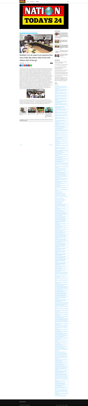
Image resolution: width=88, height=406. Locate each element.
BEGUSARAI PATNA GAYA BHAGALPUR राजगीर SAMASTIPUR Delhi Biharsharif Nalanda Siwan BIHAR (60, 99)
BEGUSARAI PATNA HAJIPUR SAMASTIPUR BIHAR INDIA (61, 165)
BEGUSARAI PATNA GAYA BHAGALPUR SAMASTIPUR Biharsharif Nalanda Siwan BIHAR (61, 119)
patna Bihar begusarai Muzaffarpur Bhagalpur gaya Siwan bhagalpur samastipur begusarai (60, 255)
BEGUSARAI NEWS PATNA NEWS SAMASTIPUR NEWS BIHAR (61, 190)
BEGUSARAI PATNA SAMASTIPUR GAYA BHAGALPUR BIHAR (60, 184)
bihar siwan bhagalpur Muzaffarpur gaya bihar (61, 196)
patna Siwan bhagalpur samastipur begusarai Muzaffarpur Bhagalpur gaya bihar (61, 388)
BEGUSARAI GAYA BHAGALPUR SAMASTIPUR (60, 86)
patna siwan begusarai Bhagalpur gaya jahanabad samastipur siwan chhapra (61, 374)
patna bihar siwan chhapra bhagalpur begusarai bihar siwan (60, 344)
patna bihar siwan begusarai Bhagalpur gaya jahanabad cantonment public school (61, 287)
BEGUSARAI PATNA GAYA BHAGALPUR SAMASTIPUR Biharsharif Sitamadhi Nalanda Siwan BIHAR (61, 124)
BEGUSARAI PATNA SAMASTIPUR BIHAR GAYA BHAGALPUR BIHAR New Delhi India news (61, 175)
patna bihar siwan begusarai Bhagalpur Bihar (61, 278)
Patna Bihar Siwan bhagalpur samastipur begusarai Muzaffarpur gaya (61, 336)
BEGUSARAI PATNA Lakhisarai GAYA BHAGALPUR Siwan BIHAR (61, 167)
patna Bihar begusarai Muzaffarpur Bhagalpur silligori (60, 271)
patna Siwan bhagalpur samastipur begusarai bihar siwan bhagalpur (60, 383)
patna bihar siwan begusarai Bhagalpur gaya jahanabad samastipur (61, 291)
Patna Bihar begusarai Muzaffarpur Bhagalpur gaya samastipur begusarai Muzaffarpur (60, 237)
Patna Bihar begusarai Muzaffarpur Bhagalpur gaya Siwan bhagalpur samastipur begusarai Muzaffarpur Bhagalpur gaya (60, 264)
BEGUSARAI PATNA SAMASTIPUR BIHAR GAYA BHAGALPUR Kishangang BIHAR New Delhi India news (61, 179)
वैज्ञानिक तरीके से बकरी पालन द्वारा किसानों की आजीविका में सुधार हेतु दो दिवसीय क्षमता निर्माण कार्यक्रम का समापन (64, 41)
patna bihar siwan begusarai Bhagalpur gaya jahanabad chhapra (61, 289)
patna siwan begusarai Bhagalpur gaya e (61, 356)
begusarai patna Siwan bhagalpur (60, 193)
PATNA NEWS (56, 350)
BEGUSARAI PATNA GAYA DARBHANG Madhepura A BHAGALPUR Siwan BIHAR (61, 151)
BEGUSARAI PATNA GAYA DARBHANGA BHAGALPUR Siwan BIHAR (60, 153)
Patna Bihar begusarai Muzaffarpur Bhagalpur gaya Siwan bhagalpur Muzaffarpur (60, 246)
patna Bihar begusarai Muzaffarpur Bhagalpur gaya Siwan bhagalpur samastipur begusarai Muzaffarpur (60, 257)
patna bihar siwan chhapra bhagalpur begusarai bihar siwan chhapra (60, 346)
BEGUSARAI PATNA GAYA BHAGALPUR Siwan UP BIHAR (61, 146)
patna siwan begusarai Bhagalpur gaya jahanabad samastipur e (61, 362)
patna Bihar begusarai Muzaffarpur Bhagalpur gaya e (60, 228)
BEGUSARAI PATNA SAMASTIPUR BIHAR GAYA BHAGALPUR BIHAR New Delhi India (61, 173)
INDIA (62, 198)
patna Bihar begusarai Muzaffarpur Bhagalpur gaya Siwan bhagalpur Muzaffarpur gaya (60, 249)
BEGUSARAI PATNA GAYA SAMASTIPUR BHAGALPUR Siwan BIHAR (60, 161)
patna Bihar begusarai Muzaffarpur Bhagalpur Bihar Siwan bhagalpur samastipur (60, 222)
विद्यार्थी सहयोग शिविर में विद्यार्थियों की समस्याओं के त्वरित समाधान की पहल (64, 51)
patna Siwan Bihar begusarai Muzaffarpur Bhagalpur (61, 392)
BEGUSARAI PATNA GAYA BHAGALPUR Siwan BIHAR (61, 135)
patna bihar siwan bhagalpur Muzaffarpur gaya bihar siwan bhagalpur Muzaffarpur (61, 319)
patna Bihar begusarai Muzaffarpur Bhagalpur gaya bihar (60, 226)
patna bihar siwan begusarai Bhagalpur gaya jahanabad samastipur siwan (61, 295)
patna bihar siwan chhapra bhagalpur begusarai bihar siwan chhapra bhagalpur (61, 349)
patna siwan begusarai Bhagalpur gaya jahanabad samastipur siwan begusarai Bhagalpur (61, 369)
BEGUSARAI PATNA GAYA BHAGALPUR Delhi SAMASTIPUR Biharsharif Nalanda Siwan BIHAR (61, 110)
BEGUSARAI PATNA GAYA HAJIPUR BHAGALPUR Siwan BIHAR (61, 155)
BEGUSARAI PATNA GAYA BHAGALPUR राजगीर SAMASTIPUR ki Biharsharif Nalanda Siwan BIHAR (61, 105)
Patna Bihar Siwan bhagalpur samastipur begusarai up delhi (61, 338)
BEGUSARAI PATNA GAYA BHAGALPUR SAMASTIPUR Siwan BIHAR (60, 128)
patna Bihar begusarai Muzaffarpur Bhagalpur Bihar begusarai (60, 211)
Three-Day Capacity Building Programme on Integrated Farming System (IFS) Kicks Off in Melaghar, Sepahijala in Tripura (64, 46)
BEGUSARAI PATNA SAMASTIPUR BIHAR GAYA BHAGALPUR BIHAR (61, 170)
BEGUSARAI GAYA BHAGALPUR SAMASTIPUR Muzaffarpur (60, 88)
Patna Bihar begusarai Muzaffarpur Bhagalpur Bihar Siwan (60, 215)
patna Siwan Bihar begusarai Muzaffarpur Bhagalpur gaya (61, 394)
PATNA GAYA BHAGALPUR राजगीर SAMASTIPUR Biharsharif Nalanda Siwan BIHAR (61, 204)
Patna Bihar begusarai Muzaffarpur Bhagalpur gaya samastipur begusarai (60, 234)
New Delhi (61, 201)
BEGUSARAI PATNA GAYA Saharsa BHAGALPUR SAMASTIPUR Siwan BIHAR (61, 159)
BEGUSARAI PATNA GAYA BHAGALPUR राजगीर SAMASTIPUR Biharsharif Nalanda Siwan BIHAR (61, 91)
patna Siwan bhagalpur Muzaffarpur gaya (61, 377)
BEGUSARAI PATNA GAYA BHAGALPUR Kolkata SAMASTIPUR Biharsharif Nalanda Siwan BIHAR (61, 113)
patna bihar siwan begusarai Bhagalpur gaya (61, 280)
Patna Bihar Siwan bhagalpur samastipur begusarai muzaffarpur (61, 332)
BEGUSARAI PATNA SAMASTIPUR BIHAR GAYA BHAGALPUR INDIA (61, 177)
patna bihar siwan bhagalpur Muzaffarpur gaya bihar (61, 313)
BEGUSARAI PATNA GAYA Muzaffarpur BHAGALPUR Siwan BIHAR (60, 157)
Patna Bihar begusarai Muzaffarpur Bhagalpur (60, 206)
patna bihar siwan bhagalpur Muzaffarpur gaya (61, 309)
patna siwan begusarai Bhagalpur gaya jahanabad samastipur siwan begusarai (61, 366)
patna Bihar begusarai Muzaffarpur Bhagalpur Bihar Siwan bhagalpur (60, 217)
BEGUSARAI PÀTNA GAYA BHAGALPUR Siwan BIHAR (61, 188)
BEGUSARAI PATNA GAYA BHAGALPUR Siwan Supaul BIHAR (61, 144)
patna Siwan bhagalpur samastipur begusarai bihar (60, 381)
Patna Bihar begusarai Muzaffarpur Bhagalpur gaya (60, 224)
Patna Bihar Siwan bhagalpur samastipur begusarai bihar (61, 330)
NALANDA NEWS (57, 201)
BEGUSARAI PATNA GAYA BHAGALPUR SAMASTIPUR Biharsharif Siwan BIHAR (60, 126)
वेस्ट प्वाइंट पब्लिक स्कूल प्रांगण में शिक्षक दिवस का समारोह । (61, 64)
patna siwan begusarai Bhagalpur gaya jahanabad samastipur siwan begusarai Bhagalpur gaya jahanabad (61, 372)
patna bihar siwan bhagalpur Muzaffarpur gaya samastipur (61, 324)
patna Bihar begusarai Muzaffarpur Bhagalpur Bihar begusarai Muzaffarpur (61, 213)
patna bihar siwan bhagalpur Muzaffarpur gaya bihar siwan (61, 315)
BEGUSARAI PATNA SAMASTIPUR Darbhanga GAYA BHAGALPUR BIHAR (61, 182)
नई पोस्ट (21, 144)
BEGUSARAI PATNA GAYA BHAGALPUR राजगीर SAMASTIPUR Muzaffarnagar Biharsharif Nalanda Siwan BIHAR (61, 102)
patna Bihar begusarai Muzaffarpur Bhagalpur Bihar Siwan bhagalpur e (60, 219)
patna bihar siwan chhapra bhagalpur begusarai (60, 340)
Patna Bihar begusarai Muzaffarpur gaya (61, 272)
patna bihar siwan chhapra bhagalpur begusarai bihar (60, 342)
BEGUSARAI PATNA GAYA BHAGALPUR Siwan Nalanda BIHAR (61, 142)
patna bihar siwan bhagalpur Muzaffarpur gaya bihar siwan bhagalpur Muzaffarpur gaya (61, 322)
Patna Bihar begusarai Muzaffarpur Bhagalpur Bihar (60, 209)
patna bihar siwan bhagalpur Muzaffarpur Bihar (61, 306)
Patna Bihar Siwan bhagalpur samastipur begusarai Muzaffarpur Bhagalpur (61, 334)
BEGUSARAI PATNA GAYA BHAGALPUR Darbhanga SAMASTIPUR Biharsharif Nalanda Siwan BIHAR (60, 107)
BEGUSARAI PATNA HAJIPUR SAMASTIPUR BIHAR (61, 163)
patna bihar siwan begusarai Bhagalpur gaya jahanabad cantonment (61, 285)
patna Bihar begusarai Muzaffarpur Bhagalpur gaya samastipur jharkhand (61, 239)
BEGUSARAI (56, 85)
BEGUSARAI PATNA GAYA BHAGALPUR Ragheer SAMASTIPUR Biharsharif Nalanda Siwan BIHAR (61, 116)
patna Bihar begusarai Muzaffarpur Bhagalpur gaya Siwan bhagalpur (60, 244)
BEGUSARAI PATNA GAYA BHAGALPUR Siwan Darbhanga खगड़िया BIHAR (61, 137)
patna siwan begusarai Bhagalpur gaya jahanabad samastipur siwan (61, 364)
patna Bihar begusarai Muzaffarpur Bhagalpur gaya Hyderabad (60, 230)
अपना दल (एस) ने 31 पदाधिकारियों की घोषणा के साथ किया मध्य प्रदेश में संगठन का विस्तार (64, 55)
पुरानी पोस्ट (51, 144)
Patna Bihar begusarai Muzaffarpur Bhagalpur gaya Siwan (60, 241)
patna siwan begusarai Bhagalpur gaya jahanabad (61, 358)
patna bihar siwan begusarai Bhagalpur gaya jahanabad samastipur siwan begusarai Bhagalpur (61, 301)
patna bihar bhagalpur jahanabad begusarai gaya (60, 276)
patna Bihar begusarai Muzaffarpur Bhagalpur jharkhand (60, 269)
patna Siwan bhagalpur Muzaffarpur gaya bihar (61, 379)
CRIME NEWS (56, 198)
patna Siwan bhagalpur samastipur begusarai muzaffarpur (60, 385)
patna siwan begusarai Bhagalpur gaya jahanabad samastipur (61, 360)
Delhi (60, 198)
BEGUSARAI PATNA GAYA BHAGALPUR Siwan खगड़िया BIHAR (61, 133)
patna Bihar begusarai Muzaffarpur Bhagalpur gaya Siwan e (60, 266)
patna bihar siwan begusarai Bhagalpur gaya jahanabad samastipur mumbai (61, 293)
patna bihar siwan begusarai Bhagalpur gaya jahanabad (61, 283)
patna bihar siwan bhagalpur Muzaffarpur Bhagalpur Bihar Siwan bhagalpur (61, 304)
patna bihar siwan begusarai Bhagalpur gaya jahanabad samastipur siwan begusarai (61, 298)
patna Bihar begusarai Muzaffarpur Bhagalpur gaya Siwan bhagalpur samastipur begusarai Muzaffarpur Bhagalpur (60, 260)
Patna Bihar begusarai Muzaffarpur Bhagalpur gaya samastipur (60, 232)
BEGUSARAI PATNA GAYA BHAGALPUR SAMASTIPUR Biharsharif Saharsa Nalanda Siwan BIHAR (61, 121)
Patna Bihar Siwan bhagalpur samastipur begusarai (61, 328)
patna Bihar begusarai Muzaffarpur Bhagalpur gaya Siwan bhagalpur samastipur (60, 252)
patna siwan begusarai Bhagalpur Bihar (61, 353)
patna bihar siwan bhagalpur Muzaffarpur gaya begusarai (61, 311)
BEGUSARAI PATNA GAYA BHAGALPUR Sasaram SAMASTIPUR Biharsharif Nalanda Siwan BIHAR (61, 131)
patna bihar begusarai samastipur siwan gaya (61, 274)
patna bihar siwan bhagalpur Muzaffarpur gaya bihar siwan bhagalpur (61, 317)
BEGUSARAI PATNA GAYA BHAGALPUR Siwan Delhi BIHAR (61, 139)
